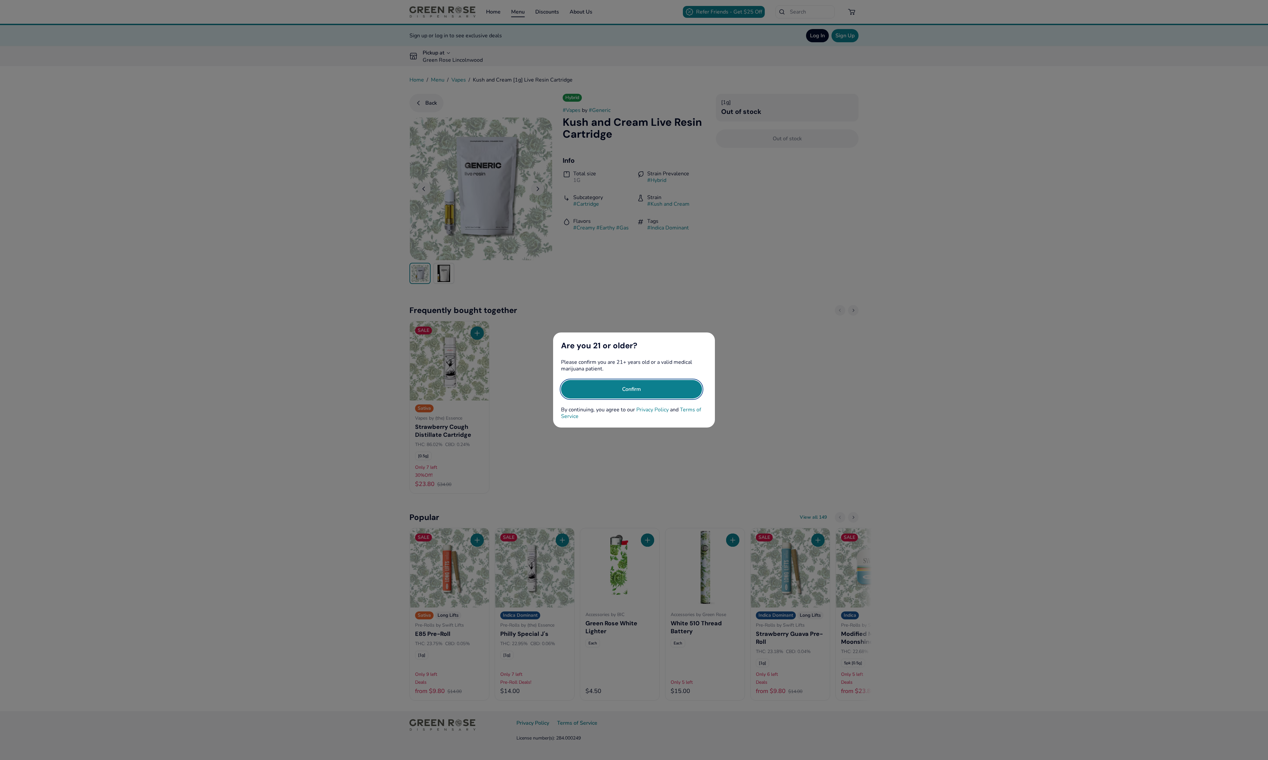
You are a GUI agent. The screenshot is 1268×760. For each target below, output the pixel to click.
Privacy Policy (652, 409)
